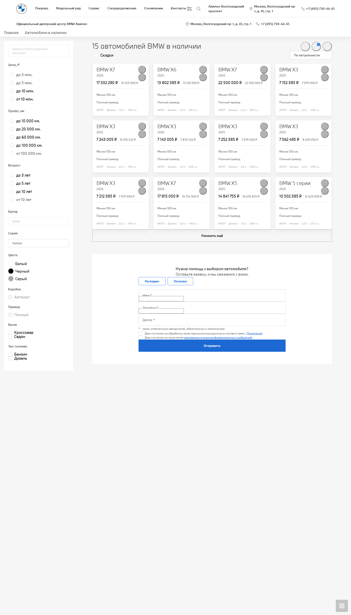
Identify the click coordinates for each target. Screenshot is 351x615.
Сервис (94, 8)
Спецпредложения (121, 8)
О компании (153, 8)
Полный (21, 315)
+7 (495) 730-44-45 (275, 24)
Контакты (178, 8)
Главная (11, 33)
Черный (22, 271)
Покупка (41, 8)
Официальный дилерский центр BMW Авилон (51, 24)
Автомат (22, 297)
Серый (21, 278)
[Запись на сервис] (189, 8)
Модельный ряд (68, 8)
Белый (21, 263)
